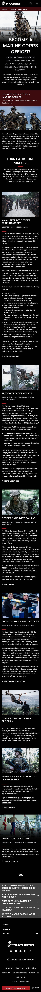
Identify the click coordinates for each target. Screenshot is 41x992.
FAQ (38, 972)
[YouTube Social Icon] (16, 951)
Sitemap (32, 972)
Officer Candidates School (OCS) (15, 423)
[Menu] (37, 3)
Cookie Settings (31, 968)
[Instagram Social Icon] (30, 951)
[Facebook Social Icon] (25, 951)
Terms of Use (6, 972)
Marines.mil (8, 968)
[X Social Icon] (11, 951)
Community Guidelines (20, 972)
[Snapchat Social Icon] (20, 951)
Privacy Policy (19, 968)
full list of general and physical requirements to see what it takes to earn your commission (19, 800)
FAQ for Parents (20, 977)
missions (34, 75)
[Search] (31, 3)
